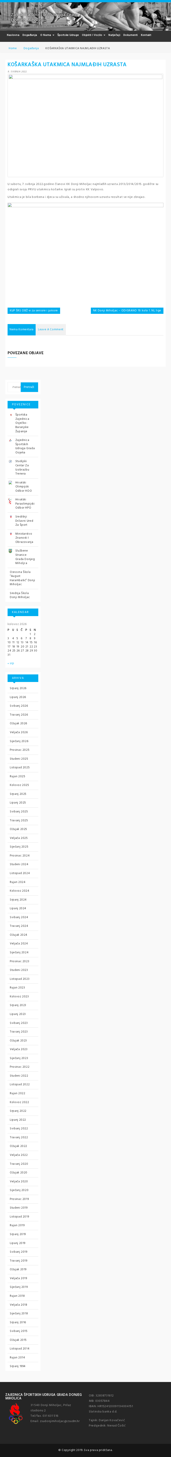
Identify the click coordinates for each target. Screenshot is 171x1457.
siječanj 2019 (19, 1287)
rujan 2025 (17, 776)
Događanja (29, 35)
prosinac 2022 (19, 1067)
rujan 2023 (17, 987)
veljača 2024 (19, 943)
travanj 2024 (19, 926)
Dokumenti (130, 35)
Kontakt (146, 35)
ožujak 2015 (18, 1340)
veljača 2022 (19, 1155)
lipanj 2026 (18, 697)
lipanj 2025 (18, 802)
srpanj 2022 (18, 1111)
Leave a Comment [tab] (50, 329)
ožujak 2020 (18, 1172)
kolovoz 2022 (19, 1102)
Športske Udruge (68, 35)
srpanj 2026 (18, 688)
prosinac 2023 (19, 961)
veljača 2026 (19, 732)
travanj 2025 (19, 820)
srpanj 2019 (18, 1234)
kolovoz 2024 (19, 891)
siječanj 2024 (19, 952)
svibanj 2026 (19, 706)
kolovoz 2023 (19, 996)
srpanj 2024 (18, 899)
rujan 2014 (17, 1357)
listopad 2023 (19, 979)
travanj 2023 (19, 1031)
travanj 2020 (19, 1164)
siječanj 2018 (19, 1313)
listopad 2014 (19, 1348)
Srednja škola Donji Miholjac (20, 595)
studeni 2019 (19, 1207)
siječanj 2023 (19, 1058)
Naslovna (13, 35)
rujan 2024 (18, 882)
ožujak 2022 (18, 1146)
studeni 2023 (19, 970)
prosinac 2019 (19, 1199)
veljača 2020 (19, 1181)
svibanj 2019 (18, 1252)
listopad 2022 (20, 1084)
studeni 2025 (19, 759)
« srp (11, 663)
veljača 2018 (18, 1305)
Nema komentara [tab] (22, 329)
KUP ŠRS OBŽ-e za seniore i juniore (34, 310)
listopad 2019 (19, 1216)
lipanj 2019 (17, 1243)
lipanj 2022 (18, 1120)
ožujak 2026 (18, 723)
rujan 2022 (17, 1093)
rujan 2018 (17, 1296)
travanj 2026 (19, 714)
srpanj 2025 (18, 794)
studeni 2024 (19, 864)
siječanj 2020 (19, 1190)
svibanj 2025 (19, 811)
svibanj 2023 (19, 1023)
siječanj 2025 (19, 846)
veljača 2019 (18, 1278)
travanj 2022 (19, 1137)
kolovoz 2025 (19, 785)
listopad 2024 (20, 873)
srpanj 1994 (18, 1366)
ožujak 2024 (18, 935)
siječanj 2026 (19, 741)
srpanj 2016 (18, 1322)
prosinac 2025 (19, 750)
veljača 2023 (19, 1049)
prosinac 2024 (20, 855)
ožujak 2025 (18, 829)
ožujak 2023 (18, 1040)
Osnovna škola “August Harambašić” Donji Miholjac (22, 578)
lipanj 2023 (18, 1014)
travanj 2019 (18, 1260)
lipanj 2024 (18, 908)
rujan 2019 (17, 1225)
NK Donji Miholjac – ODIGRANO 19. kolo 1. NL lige (127, 310)
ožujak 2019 (18, 1269)
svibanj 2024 (19, 917)
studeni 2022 (19, 1075)
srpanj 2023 (18, 1005)
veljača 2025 (19, 838)
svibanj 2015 (19, 1331)
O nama (46, 35)
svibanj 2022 (19, 1128)
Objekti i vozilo (92, 35)
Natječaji (114, 35)
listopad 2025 (20, 767)
